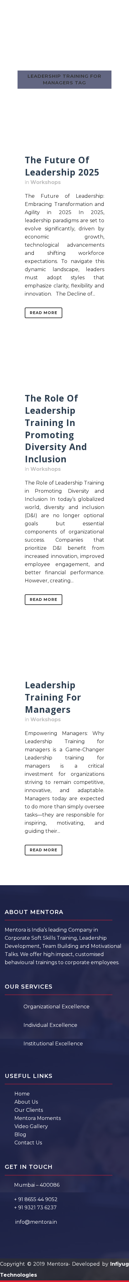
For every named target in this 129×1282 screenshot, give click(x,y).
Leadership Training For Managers (53, 697)
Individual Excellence (50, 1025)
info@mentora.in (36, 1222)
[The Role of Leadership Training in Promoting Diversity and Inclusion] (64, 366)
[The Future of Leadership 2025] (64, 128)
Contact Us (28, 1143)
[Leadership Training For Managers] (64, 653)
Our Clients (28, 1110)
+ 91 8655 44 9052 (36, 1199)
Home (22, 1094)
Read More (43, 312)
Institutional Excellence (53, 1044)
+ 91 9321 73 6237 (35, 1208)
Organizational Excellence (56, 1007)
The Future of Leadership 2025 (62, 166)
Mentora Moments (37, 1118)
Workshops (45, 182)
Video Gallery (31, 1126)
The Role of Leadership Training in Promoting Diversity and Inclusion (56, 428)
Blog (20, 1135)
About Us (26, 1102)
